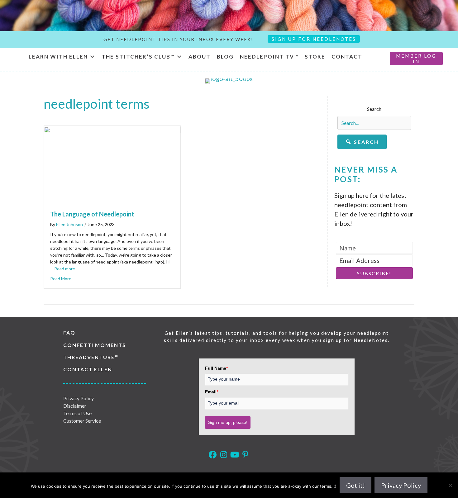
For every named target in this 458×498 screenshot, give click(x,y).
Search (374, 109)
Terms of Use (77, 413)
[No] (450, 485)
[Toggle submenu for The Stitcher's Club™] (179, 56)
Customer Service (82, 421)
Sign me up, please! (227, 422)
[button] (362, 142)
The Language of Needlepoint (92, 214)
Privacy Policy (78, 398)
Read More (60, 278)
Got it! (355, 485)
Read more (64, 268)
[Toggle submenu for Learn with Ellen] (92, 56)
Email (211, 391)
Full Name (216, 368)
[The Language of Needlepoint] (112, 130)
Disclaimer (74, 406)
